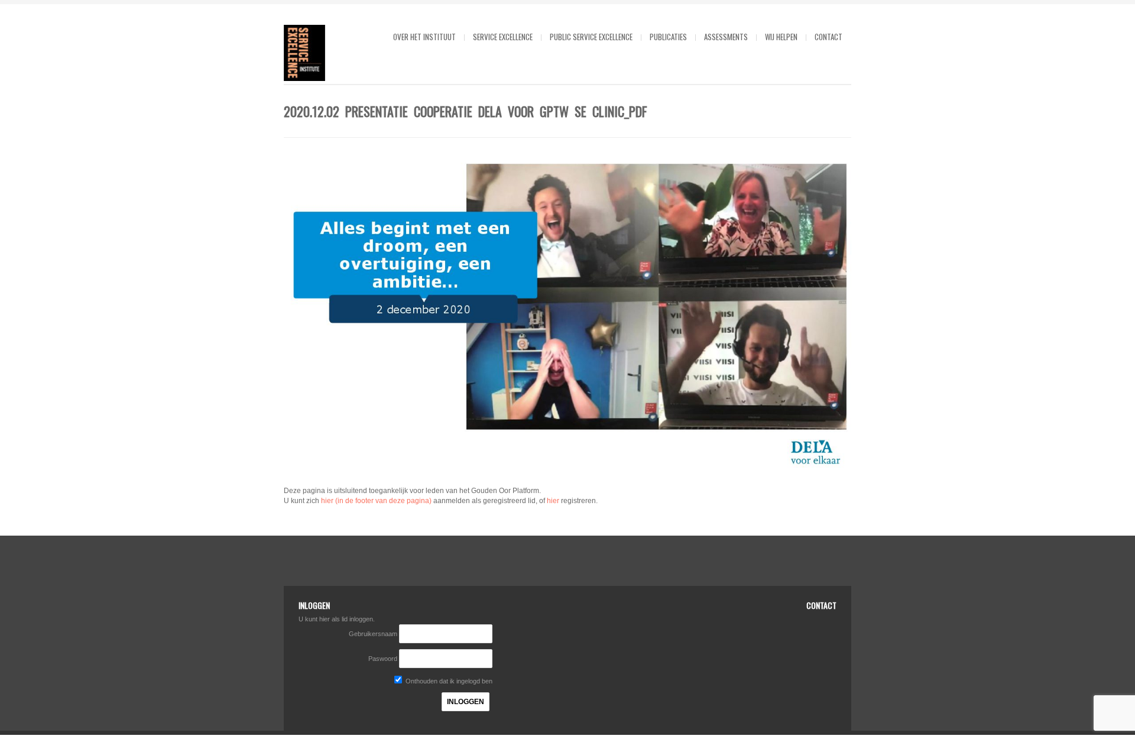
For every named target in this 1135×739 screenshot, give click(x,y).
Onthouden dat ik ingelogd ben (448, 681)
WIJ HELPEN (781, 37)
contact (828, 37)
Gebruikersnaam (374, 633)
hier (553, 501)
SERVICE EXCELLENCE (503, 37)
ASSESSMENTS (726, 37)
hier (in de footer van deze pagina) (376, 501)
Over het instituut (424, 37)
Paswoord (382, 658)
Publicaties (668, 37)
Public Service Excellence (591, 37)
